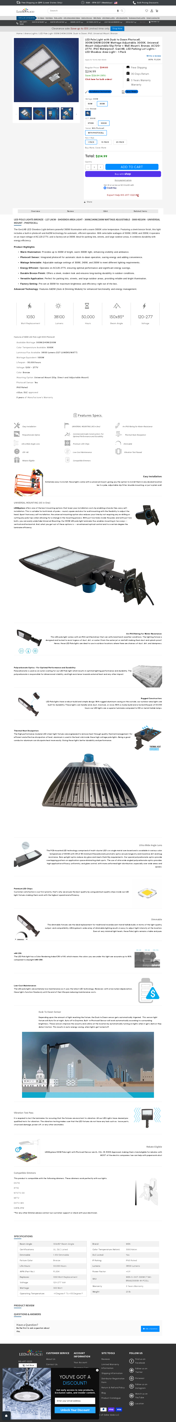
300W (102, 104)
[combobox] (86, 11)
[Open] (6, 1415)
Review (70, 211)
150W (90, 104)
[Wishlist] (146, 10)
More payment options (123, 180)
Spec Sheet (131, 92)
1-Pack (91, 142)
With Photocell (96, 133)
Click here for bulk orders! (98, 79)
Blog (104, 1393)
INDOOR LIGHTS (75, 22)
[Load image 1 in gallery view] (25, 113)
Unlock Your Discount (75, 1410)
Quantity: (88, 162)
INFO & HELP (130, 22)
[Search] (122, 11)
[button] (118, 11)
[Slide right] (76, 114)
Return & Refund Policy (113, 1387)
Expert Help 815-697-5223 (121, 195)
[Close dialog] (97, 1370)
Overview (35, 211)
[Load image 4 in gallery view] (67, 113)
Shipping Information (112, 1373)
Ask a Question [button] (151, 1329)
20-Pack (120, 142)
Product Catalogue (111, 1398)
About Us (50, 1359)
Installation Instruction (100, 91)
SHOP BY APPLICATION (57, 22)
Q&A (105, 211)
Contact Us (51, 1364)
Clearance (154, 21)
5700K (91, 123)
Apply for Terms (95, 60)
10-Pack (105, 142)
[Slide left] (16, 114)
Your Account (80, 1362)
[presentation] (46, 70)
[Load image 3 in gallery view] (53, 113)
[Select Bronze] (88, 113)
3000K (104, 123)
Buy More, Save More (95, 147)
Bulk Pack (142, 22)
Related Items (140, 211)
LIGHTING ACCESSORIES (112, 22)
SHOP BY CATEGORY (38, 22)
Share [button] (89, 202)
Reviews (106, 1359)
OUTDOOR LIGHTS (92, 22)
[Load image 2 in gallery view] (39, 113)
